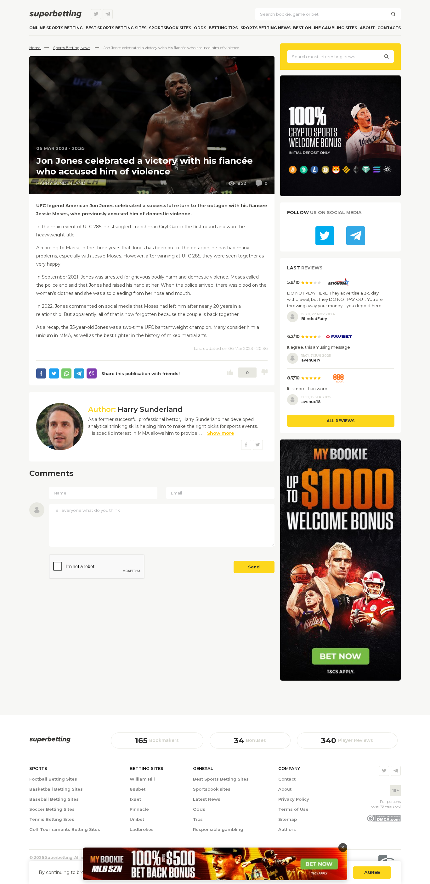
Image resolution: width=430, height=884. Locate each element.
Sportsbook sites (170, 27)
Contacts (389, 27)
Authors (287, 829)
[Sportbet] (50, 739)
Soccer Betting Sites (52, 809)
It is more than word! (307, 388)
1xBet (135, 799)
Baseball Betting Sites (54, 799)
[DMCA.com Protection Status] (383, 820)
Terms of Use (293, 809)
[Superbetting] (55, 14)
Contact (287, 779)
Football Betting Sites (53, 779)
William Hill (142, 779)
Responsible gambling (218, 829)
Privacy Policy (293, 799)
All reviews (340, 420)
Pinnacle (139, 809)
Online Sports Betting (56, 27)
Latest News (206, 799)
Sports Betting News (265, 27)
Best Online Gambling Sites (325, 27)
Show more (220, 433)
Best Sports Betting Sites (221, 779)
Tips (198, 819)
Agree (372, 872)
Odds (200, 27)
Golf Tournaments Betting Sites (64, 829)
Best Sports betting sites (116, 27)
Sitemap (287, 819)
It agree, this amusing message (318, 347)
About (367, 27)
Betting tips (223, 27)
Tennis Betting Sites (51, 819)
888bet (137, 789)
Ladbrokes (142, 829)
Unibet (137, 819)
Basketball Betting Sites (56, 789)
